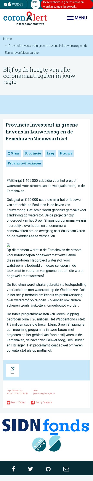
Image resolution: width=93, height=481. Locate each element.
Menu (80, 17)
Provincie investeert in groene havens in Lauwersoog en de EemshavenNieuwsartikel (42, 132)
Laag (50, 153)
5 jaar (14, 153)
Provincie (33, 153)
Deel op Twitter (18, 402)
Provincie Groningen (24, 163)
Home (7, 39)
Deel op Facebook (43, 402)
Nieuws (66, 153)
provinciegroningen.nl (44, 393)
